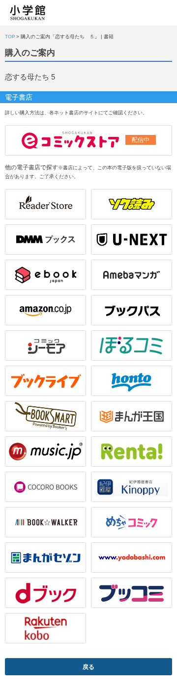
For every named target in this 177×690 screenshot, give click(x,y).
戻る (88, 666)
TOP (10, 36)
